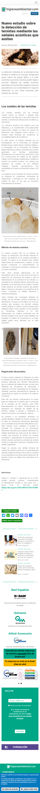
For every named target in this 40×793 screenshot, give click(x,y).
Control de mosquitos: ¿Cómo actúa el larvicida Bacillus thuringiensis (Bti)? (26, 568)
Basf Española (20, 590)
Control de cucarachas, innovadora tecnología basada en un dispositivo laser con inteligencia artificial (26, 541)
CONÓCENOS (8, 772)
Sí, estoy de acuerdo (10, 789)
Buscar (34, 13)
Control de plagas (28, 45)
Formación (20, 747)
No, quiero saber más (29, 789)
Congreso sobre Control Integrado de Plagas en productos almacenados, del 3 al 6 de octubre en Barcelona (26, 555)
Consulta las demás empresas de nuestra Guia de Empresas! (20, 653)
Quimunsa (20, 613)
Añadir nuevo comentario (12, 521)
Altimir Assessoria (20, 633)
